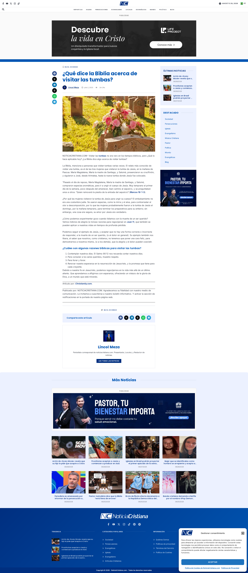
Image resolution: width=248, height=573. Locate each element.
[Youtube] (7, 3)
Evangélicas (141, 10)
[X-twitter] (11, 3)
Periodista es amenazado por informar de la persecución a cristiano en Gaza (69, 498)
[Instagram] (15, 3)
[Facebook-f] (3, 3)
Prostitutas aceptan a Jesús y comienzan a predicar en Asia (183, 88)
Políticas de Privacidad (230, 568)
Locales (129, 10)
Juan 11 (130, 222)
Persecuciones (101, 10)
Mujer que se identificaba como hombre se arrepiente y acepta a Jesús (179, 463)
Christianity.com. (83, 283)
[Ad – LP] (124, 55)
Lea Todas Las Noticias (109, 361)
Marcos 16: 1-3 (137, 192)
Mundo (153, 10)
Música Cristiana (172, 138)
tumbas (102, 155)
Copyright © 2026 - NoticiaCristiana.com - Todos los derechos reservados (124, 570)
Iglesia (89, 10)
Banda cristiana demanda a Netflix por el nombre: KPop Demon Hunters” (179, 498)
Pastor (167, 143)
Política (162, 10)
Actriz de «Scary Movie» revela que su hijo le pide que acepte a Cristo (183, 80)
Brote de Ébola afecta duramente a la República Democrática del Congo (142, 498)
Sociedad (74, 67)
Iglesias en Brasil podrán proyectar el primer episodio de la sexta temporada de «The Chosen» (142, 463)
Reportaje (78, 10)
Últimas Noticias (174, 70)
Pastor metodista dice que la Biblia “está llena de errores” (105, 497)
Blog (172, 10)
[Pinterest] (134, 524)
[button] (243, 533)
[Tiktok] (19, 3)
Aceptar (212, 562)
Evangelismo (116, 10)
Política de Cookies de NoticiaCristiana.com (202, 568)
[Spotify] (139, 524)
